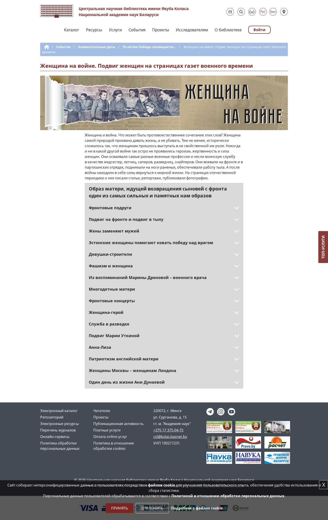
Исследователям (192, 29)
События (137, 29)
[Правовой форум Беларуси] (277, 457)
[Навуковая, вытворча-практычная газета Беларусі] (248, 457)
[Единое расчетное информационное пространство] (277, 442)
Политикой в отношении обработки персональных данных (227, 495)
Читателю (101, 410)
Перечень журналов (58, 430)
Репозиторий (51, 417)
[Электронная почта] (230, 12)
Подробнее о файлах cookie (196, 508)
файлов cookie (161, 485)
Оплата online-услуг (110, 436)
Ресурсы (94, 29)
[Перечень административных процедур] (219, 442)
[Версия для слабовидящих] (252, 12)
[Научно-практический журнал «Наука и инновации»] (219, 457)
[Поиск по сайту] (241, 12)
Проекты (160, 29)
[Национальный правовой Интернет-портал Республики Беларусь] (248, 442)
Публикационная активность (118, 423)
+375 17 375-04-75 (168, 430)
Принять (119, 508)
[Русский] (263, 12)
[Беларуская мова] (273, 12)
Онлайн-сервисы (54, 436)
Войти (259, 29)
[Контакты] (284, 12)
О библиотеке (228, 29)
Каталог (71, 29)
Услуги (115, 29)
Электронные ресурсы (59, 423)
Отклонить (152, 508)
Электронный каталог (59, 410)
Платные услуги (106, 430)
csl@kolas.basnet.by (170, 436)
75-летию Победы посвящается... (149, 47)
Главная (46, 47)
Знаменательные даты (96, 47)
